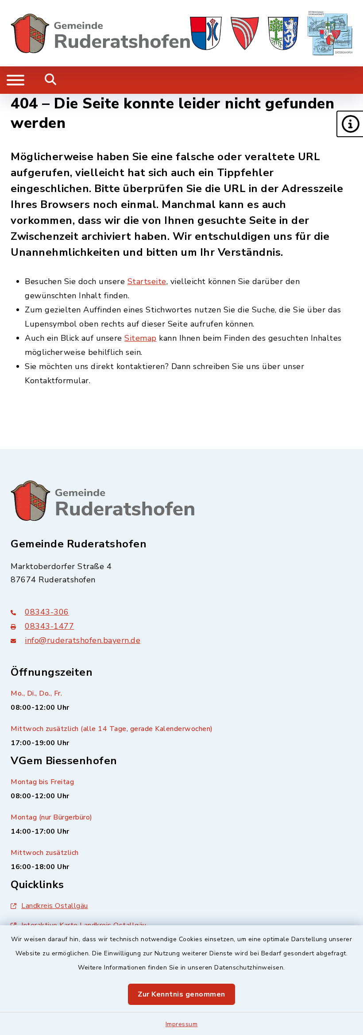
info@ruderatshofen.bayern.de (82, 640)
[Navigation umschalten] (15, 80)
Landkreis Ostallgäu (54, 906)
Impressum (182, 1024)
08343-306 (47, 612)
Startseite (146, 281)
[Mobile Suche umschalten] (50, 80)
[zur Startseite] (100, 33)
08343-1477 (49, 626)
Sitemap (140, 338)
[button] (349, 124)
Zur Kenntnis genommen (181, 994)
